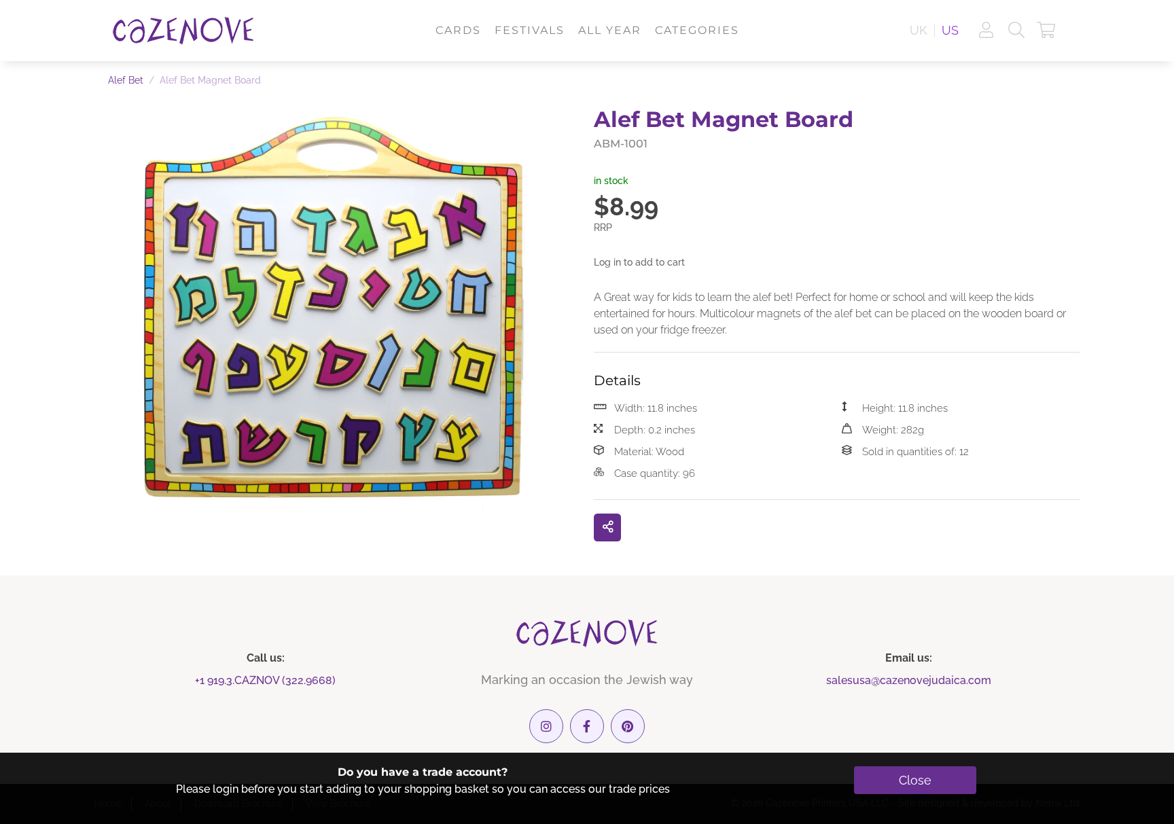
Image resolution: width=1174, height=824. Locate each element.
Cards (458, 30)
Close (915, 780)
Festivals (530, 30)
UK (918, 30)
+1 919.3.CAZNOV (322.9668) (265, 680)
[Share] (607, 527)
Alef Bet (125, 80)
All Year (609, 30)
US (950, 30)
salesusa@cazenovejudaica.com (908, 680)
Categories (697, 30)
